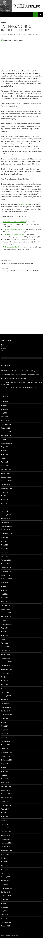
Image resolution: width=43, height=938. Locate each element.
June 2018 (4, 771)
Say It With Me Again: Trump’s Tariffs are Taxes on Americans (20, 375)
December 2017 (6, 794)
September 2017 (6, 805)
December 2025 (6, 432)
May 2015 (4, 911)
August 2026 (5, 401)
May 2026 (4, 413)
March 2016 (5, 873)
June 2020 (4, 681)
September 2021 (6, 624)
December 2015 (6, 884)
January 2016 (5, 881)
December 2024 (6, 477)
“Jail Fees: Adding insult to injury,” (15, 234)
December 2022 (6, 567)
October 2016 (5, 847)
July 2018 (4, 767)
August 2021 (5, 628)
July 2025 (4, 451)
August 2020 (5, 673)
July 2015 (4, 903)
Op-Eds (3, 23)
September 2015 (6, 896)
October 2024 (5, 484)
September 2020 (6, 669)
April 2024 (4, 507)
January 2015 (5, 926)
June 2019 (4, 726)
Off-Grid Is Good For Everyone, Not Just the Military (18, 371)
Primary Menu (40, 14)
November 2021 (6, 616)
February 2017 (6, 831)
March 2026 (5, 420)
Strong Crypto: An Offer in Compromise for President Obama (21, 269)
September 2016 (6, 850)
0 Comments (33, 34)
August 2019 (5, 718)
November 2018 (6, 752)
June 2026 (4, 409)
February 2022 (6, 605)
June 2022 (4, 590)
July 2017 (4, 813)
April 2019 (4, 733)
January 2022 (5, 609)
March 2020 (5, 692)
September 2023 (6, 533)
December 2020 (6, 658)
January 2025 (5, 473)
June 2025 (4, 454)
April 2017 (4, 824)
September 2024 (6, 488)
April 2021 (4, 643)
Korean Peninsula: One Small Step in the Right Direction (19, 388)
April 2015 (4, 914)
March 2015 (5, 918)
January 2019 (5, 745)
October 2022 (5, 575)
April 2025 (4, 462)
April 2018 (4, 779)
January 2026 (5, 428)
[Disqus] (21, 304)
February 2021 (6, 650)
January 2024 (5, 518)
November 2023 (6, 526)
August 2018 (5, 764)
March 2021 (5, 647)
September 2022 (6, 579)
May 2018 (4, 775)
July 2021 (4, 632)
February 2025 (6, 469)
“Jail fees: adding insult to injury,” (14, 247)
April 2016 (4, 869)
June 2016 (4, 862)
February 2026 (6, 424)
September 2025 (6, 443)
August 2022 (5, 583)
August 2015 (5, 899)
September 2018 (6, 760)
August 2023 (5, 537)
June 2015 (4, 907)
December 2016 (6, 839)
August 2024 (5, 492)
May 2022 (4, 594)
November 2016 (6, 843)
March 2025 (5, 466)
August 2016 (5, 854)
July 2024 (4, 496)
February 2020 (6, 696)
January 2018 (5, 790)
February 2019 (6, 741)
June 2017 (4, 816)
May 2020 (4, 684)
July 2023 (4, 541)
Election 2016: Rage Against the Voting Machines (17, 262)
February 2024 (6, 515)
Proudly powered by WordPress (9, 935)
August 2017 (5, 809)
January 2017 (5, 835)
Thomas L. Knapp (20, 34)
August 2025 (5, 447)
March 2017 (5, 828)
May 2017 (4, 820)
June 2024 (4, 500)
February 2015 (6, 922)
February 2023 (6, 560)
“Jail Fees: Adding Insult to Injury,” (15, 222)
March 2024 (5, 511)
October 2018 (5, 756)
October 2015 (5, 892)
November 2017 (6, 798)
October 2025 (5, 439)
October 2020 (5, 666)
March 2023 (5, 556)
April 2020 (4, 688)
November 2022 (6, 571)
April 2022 (4, 598)
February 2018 (6, 786)
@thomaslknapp (24, 204)
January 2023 (5, 564)
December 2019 (6, 703)
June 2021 (4, 635)
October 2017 (5, 801)
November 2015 (6, 888)
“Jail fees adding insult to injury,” (14, 229)
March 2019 (5, 737)
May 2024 (4, 503)
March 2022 (5, 601)
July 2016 (4, 858)
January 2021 (5, 654)
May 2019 (4, 730)
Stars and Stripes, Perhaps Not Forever (13, 378)
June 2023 (4, 545)
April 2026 (4, 417)
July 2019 (4, 722)
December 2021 (6, 613)
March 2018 (5, 782)
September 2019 (6, 715)
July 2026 (4, 405)
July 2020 (4, 677)
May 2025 (4, 458)
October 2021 (5, 620)
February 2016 (6, 877)
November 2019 (6, 707)
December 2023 (6, 522)
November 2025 (6, 435)
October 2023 (5, 530)
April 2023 (4, 552)
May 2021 (4, 639)
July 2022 (4, 586)
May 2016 (4, 865)
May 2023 (4, 549)
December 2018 (6, 748)
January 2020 (5, 699)
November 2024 (6, 481)
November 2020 (6, 662)
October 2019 (5, 711)
